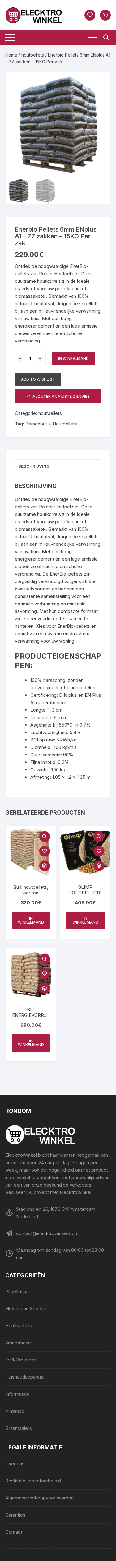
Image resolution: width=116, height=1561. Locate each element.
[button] (99, 82)
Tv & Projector (20, 1360)
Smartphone (18, 1343)
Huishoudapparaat (24, 1377)
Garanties (15, 1515)
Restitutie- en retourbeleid (33, 1481)
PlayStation (17, 1291)
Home (11, 54)
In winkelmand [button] (31, 920)
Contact (13, 1532)
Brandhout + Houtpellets (51, 424)
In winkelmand (73, 358)
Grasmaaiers (18, 1428)
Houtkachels (18, 1326)
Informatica (17, 1394)
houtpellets (32, 54)
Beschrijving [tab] (34, 466)
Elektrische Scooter (26, 1308)
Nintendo (14, 1411)
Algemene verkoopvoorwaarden (39, 1498)
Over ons (14, 1464)
